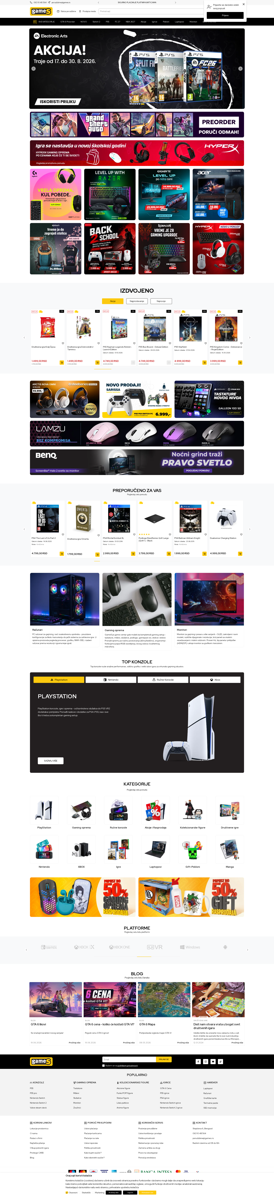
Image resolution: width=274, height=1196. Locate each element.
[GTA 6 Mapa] (164, 999)
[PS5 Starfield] (190, 327)
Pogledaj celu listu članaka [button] (137, 977)
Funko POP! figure (125, 1093)
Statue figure (123, 1098)
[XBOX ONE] (49, 947)
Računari (207, 1093)
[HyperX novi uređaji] (218, 248)
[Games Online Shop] (41, 11)
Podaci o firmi (36, 1138)
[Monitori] (209, 599)
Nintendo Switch (37, 1098)
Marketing (99, 1193)
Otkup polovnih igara (39, 1148)
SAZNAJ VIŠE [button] (50, 760)
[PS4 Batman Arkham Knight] (190, 519)
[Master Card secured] (178, 1172)
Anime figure (123, 1107)
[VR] (84, 947)
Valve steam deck (38, 1107)
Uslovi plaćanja (91, 1128)
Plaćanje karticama (93, 1133)
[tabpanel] (137, 68)
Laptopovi (208, 1088)
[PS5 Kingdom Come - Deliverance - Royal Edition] (226, 327)
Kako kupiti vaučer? (92, 1152)
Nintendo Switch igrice (170, 1103)
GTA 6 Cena (165, 1088)
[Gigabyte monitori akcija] (164, 194)
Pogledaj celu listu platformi (137, 932)
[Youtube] (213, 1061)
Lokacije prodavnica (39, 1128)
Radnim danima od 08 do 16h (206, 1143)
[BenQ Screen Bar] (137, 462)
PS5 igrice (164, 1093)
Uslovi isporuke (91, 1143)
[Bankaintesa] (153, 1172)
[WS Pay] (125, 1172)
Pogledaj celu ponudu (137, 494)
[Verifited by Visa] (186, 1172)
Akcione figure (123, 1088)
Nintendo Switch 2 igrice (171, 1107)
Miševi (76, 1093)
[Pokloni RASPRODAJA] (191, 897)
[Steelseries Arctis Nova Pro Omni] (64, 399)
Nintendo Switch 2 (38, 1103)
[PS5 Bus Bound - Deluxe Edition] (155, 327)
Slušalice (77, 1098)
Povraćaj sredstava (147, 1157)
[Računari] (64, 599)
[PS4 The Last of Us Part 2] (48, 519)
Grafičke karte (210, 1098)
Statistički (86, 1193)
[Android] (154, 947)
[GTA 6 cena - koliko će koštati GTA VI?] (110, 999)
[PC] (119, 947)
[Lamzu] (137, 433)
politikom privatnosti (128, 1065)
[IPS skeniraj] (198, 1172)
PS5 (31, 1088)
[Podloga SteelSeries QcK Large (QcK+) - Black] (155, 519)
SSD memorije (210, 1108)
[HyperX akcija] (137, 153)
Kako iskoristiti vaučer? (94, 1157)
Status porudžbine (68, 11)
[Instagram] (205, 1061)
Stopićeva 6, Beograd (202, 1128)
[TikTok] (220, 1061)
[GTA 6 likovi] (55, 999)
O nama (33, 1133)
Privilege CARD (37, 1152)
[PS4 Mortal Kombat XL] (119, 519)
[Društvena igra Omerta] (83, 519)
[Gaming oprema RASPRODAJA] (83, 897)
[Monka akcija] (110, 248)
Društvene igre (200, 1020)
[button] (63, 343)
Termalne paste (211, 1103)
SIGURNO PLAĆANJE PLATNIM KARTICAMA (137, 2)
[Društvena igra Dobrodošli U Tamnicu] (83, 327)
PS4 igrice (164, 1098)
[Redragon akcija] (164, 248)
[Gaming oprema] (137, 599)
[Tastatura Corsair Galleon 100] (209, 399)
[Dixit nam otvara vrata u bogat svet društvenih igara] (218, 999)
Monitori (77, 1103)
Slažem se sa (121, 1066)
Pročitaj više (74, 1042)
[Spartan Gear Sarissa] (137, 399)
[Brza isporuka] (41, 311)
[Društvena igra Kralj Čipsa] (48, 327)
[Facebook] (198, 1061)
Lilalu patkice (123, 1103)
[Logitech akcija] (55, 194)
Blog (33, 1020)
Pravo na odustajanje (148, 1152)
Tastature (77, 1088)
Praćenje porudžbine (147, 1128)
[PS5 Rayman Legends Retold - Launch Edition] (119, 327)
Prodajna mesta (89, 11)
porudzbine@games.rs (61, 2)
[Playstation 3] (225, 947)
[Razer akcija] (110, 194)
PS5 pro (33, 1093)
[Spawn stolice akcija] (55, 248)
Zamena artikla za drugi (149, 1148)
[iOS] (190, 947)
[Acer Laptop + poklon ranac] (218, 194)
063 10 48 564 (40, 2)
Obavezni (73, 1193)
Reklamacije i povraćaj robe (150, 1143)
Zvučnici (77, 1107)
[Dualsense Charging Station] (226, 519)
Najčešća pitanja (37, 1143)
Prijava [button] (225, 15)
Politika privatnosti (92, 1148)
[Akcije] (35, 311)
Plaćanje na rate (91, 1138)
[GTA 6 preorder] (137, 124)
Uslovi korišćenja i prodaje (150, 1133)
